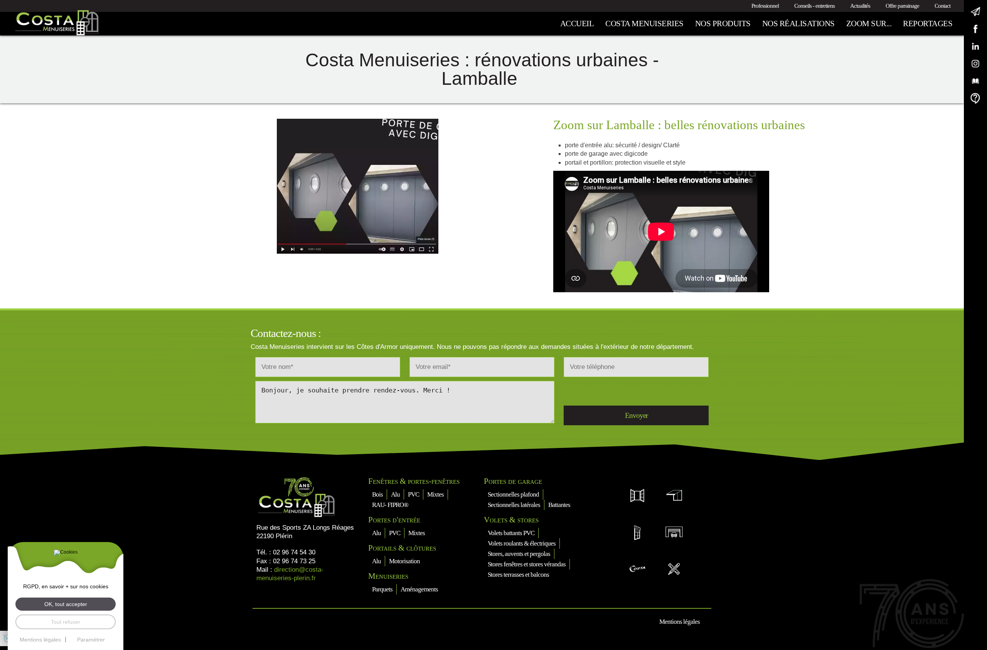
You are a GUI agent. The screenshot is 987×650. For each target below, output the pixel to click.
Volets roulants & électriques (522, 543)
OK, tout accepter (65, 604)
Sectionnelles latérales (514, 505)
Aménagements (419, 589)
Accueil (577, 23)
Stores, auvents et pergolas (519, 553)
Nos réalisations (798, 23)
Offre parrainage (902, 6)
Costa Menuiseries (644, 23)
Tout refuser (65, 622)
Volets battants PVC (511, 533)
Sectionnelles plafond (513, 494)
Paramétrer (91, 639)
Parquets (382, 589)
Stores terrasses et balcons (518, 574)
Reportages (927, 23)
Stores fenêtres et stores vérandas (527, 564)
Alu (395, 494)
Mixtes (435, 494)
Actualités (860, 6)
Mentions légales (679, 621)
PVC (413, 494)
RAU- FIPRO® (390, 505)
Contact (942, 6)
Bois (377, 494)
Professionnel (765, 6)
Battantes (559, 505)
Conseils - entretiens (814, 6)
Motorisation (404, 561)
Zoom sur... (869, 23)
